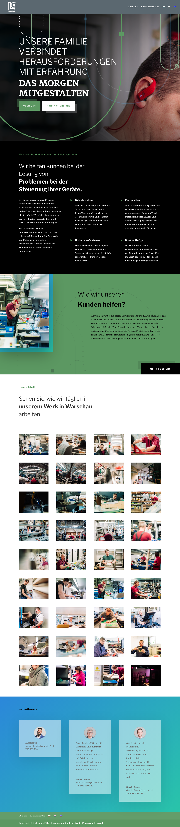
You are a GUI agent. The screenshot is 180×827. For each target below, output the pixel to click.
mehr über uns (160, 369)
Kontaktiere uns (59, 106)
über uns (29, 106)
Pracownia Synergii (92, 823)
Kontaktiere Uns (150, 7)
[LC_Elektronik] (33, 454)
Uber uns (133, 7)
